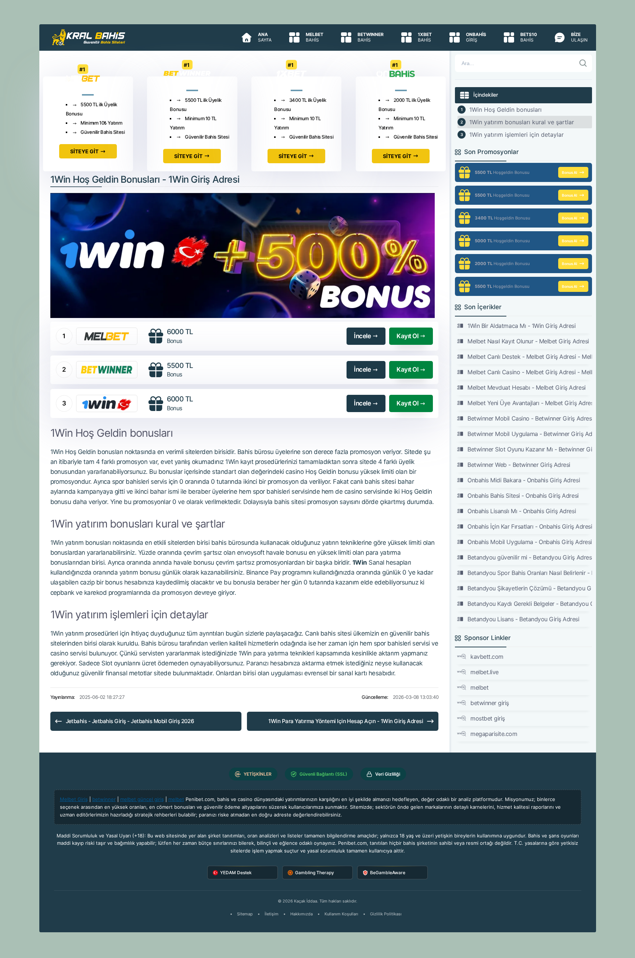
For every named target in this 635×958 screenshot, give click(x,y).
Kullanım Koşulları (341, 913)
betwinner (104, 799)
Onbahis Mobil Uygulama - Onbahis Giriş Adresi (529, 542)
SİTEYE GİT (84, 151)
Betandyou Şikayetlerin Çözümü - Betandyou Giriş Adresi (529, 588)
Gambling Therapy (314, 872)
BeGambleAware (387, 872)
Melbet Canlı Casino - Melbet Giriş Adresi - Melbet (529, 372)
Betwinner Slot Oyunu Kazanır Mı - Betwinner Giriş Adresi (529, 449)
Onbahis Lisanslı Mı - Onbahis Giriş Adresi (521, 511)
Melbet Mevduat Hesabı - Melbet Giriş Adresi (526, 387)
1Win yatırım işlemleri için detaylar (516, 134)
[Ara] (583, 63)
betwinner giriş (489, 703)
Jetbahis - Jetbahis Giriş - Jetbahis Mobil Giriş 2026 (130, 721)
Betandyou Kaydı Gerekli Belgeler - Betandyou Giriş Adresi (529, 603)
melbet (479, 687)
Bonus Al (569, 172)
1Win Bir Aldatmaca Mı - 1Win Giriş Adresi (521, 325)
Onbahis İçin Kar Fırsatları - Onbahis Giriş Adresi (529, 526)
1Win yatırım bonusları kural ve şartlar (521, 122)
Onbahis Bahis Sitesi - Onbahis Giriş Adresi (522, 495)
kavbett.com (486, 656)
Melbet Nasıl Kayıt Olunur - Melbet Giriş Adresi (528, 341)
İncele (362, 336)
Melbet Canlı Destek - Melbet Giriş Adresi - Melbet (529, 356)
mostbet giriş (487, 718)
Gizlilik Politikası (386, 913)
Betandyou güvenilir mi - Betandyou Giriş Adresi (529, 557)
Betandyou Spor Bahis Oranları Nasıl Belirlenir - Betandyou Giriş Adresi (529, 572)
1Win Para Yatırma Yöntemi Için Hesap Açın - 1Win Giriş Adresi (345, 721)
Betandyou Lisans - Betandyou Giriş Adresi (523, 619)
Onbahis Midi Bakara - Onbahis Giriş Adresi (523, 480)
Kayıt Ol (407, 336)
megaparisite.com (493, 733)
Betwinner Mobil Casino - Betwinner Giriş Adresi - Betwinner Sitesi (529, 418)
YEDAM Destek (236, 872)
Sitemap (245, 913)
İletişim (272, 913)
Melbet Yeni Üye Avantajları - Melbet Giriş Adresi (529, 403)
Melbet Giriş (74, 799)
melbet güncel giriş (142, 799)
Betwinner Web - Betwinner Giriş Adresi (518, 464)
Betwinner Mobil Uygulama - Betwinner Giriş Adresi (529, 433)
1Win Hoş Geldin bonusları (505, 109)
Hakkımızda (301, 913)
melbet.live (484, 672)
